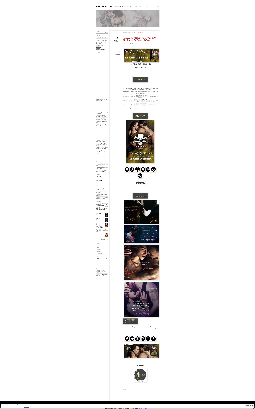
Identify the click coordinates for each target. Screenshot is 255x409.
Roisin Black (99, 204)
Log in (98, 247)
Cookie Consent (26, 407)
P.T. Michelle (99, 214)
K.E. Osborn (99, 224)
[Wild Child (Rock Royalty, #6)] (106, 236)
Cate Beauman (99, 219)
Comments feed (99, 251)
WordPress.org (99, 253)
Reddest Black (98, 213)
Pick (96, 223)
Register (98, 245)
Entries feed (98, 249)
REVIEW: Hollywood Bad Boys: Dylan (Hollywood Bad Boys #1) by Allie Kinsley (101, 144)
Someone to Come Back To (100, 203)
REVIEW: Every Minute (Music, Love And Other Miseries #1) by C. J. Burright (102, 164)
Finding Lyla (98, 218)
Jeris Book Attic (104, 6)
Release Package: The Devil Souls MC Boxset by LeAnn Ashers (139, 39)
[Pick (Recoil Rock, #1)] (106, 226)
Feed (99, 256)
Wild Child (97, 233)
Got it (145, 408)
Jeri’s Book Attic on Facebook (101, 52)
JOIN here (98, 47)
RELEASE (137, 43)
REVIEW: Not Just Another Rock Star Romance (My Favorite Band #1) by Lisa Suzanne (102, 112)
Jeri (127, 43)
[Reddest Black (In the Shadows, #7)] (106, 216)
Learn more (141, 408)
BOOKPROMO (131, 43)
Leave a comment (155, 43)
